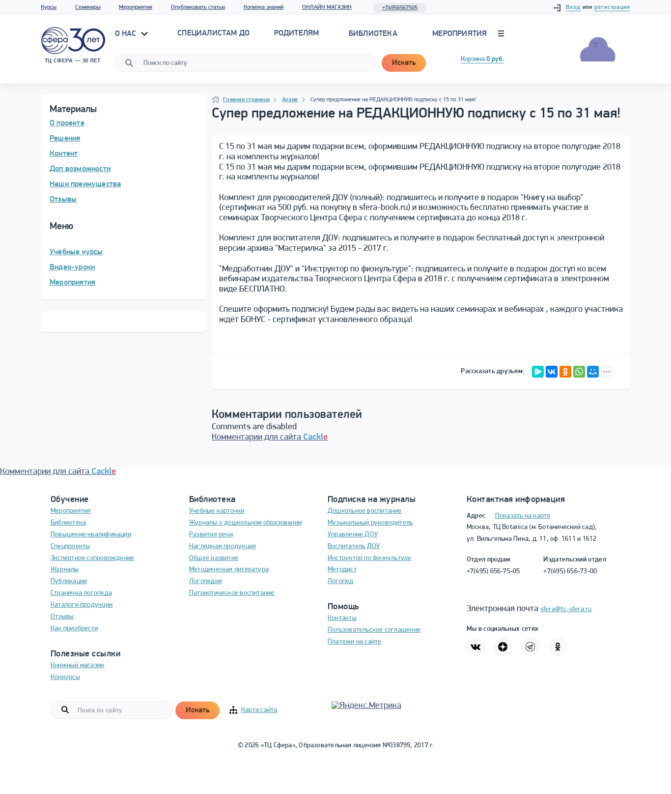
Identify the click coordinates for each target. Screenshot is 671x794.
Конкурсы (65, 677)
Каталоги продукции (81, 605)
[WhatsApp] (579, 372)
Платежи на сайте (355, 642)
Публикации (69, 581)
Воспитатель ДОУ (354, 546)
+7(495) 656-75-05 (493, 571)
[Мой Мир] (593, 372)
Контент (64, 154)
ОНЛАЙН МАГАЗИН (327, 7)
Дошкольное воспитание (365, 511)
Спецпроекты (70, 546)
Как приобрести (74, 628)
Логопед (341, 581)
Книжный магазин (77, 665)
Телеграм (530, 647)
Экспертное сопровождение (92, 558)
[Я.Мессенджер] (538, 372)
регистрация (612, 7)
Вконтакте (475, 647)
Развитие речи (211, 534)
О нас (127, 34)
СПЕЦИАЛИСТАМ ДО (213, 33)
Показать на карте (523, 516)
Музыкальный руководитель (370, 523)
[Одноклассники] (565, 372)
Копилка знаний (263, 7)
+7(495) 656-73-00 (570, 571)
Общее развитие (213, 558)
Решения (65, 139)
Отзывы (63, 200)
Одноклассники (558, 647)
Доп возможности (80, 169)
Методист (342, 569)
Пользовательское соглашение (374, 630)
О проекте (67, 123)
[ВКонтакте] (552, 372)
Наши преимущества (85, 184)
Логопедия (205, 581)
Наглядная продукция (222, 546)
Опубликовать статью (198, 7)
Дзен (503, 647)
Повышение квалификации (91, 534)
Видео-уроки (72, 267)
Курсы (48, 7)
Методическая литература (229, 569)
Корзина (482, 59)
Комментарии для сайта (270, 437)
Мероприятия (135, 7)
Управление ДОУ (353, 534)
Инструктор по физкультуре (370, 558)
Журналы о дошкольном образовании (245, 523)
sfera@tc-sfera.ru (566, 609)
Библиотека (373, 34)
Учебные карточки (217, 511)
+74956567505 (400, 8)
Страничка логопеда (81, 593)
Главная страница (246, 100)
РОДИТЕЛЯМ (296, 33)
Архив (290, 100)
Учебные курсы (76, 252)
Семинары (88, 7)
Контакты (342, 618)
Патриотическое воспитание (232, 593)
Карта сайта (259, 710)
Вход (573, 7)
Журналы (65, 569)
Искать (404, 63)
